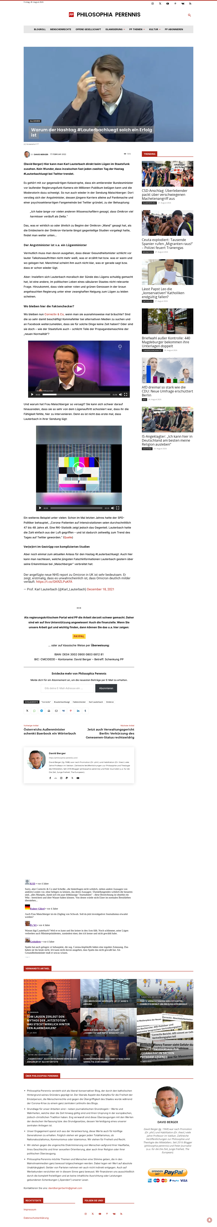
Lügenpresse (147, 1045)
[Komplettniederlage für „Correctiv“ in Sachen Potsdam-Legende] (165, 1037)
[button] (189, 15)
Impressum (30, 1209)
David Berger (41, 154)
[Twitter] (160, 4)
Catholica (148, 301)
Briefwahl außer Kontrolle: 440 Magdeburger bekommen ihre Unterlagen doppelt (166, 342)
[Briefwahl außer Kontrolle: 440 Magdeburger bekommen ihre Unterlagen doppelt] (167, 321)
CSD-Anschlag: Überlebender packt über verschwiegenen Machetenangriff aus (164, 194)
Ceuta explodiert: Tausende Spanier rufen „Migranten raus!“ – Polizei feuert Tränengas (167, 244)
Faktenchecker (79, 702)
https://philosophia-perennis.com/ (63, 758)
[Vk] (183, 4)
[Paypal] (67, 777)
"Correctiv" (46, 702)
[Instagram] (153, 4)
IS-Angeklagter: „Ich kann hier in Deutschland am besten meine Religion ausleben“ (167, 440)
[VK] (63, 711)
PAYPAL (79, 636)
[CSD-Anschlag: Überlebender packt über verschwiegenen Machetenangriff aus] (167, 174)
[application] (79, 369)
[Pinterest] (175, 4)
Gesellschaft (91, 1055)
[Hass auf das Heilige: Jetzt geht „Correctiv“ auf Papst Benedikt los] (108, 1025)
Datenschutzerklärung (36, 1217)
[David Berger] (27, 154)
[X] (27, 711)
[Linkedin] (78, 711)
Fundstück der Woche (151, 997)
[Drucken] (49, 711)
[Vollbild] (125, 394)
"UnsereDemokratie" (152, 350)
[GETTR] (55, 777)
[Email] (56, 711)
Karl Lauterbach (96, 702)
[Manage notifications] (209, 1220)
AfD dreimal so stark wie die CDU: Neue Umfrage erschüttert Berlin (167, 391)
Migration (148, 252)
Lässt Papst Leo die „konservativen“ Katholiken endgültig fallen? (163, 293)
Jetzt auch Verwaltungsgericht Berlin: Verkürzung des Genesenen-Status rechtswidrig (110, 733)
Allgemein (35, 121)
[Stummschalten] (120, 394)
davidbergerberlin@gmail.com (65, 1188)
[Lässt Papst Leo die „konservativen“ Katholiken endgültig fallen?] (167, 272)
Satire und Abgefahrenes (39, 1055)
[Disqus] (79, 832)
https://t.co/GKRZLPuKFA (54, 582)
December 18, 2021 (100, 589)
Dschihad (147, 448)
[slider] (76, 394)
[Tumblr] (85, 711)
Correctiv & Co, (54, 314)
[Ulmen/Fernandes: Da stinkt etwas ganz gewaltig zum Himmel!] (108, 1054)
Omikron (110, 702)
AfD (144, 399)
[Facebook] (50, 777)
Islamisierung (149, 203)
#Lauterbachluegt (62, 702)
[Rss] (190, 4)
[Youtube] (168, 4)
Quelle (68, 537)
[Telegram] (41, 711)
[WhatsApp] (34, 711)
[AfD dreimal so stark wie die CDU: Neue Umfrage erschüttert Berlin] (167, 370)
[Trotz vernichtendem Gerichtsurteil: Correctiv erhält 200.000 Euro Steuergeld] (165, 996)
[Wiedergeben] (32, 394)
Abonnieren (106, 688)
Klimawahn (33, 1012)
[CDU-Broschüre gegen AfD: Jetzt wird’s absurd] (108, 996)
